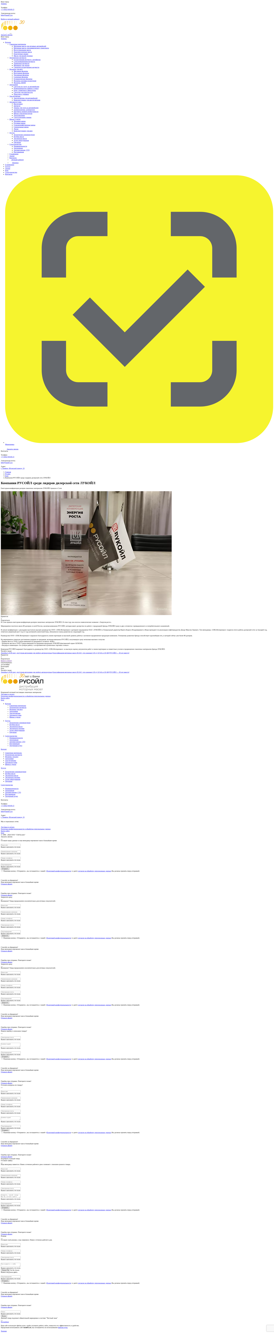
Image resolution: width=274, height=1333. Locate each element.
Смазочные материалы (17, 44)
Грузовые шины (19, 123)
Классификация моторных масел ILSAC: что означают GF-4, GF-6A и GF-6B (81, 653)
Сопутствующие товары (22, 117)
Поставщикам (19, 152)
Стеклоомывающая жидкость (24, 61)
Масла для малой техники (23, 56)
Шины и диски (14, 119)
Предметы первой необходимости (26, 112)
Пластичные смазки (21, 54)
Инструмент (18, 104)
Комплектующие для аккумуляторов (27, 100)
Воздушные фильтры (21, 73)
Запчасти (17, 106)
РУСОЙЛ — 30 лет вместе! (119, 653)
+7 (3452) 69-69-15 (7, 9)
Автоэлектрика (19, 115)
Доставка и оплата (7, 694)
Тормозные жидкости (21, 63)
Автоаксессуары (15, 102)
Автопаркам (18, 148)
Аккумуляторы (14, 96)
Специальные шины (21, 127)
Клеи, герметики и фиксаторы (25, 90)
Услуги (12, 133)
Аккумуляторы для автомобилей (25, 98)
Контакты (13, 158)
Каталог (8, 42)
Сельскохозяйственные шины (24, 125)
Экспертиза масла (20, 138)
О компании (13, 154)
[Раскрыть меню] (11, 33)
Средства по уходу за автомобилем (26, 86)
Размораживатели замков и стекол (26, 88)
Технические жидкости (17, 58)
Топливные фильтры (21, 75)
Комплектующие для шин (23, 131)
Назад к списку (6, 661)
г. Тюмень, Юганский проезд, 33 (13, 468)
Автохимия (13, 85)
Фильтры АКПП (20, 83)
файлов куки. (63, 1327)
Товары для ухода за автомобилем (26, 108)
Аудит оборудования (21, 140)
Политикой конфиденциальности (59, 871)
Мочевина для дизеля (21, 65)
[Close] (2, 839)
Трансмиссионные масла (23, 52)
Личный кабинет (17, 160)
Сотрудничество (15, 144)
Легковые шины (20, 121)
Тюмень (4, 4)
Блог (7, 170)
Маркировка (9, 444)
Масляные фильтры (21, 71)
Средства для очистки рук (23, 92)
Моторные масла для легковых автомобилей (30, 46)
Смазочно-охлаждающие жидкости (26, 67)
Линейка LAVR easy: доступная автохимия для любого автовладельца (26, 653)
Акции (11, 156)
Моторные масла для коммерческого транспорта (31, 48)
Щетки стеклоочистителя (23, 113)
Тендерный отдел (15, 745)
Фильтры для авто (16, 69)
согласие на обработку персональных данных (94, 871)
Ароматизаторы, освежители (24, 110)
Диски (16, 129)
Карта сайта (5, 698)
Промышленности (20, 146)
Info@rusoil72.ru (7, 15)
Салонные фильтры (21, 77)
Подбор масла (19, 137)
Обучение (17, 142)
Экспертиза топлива (16, 728)
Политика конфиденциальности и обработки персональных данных (26, 696)
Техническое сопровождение (24, 135)
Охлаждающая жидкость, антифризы (27, 60)
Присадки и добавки (21, 94)
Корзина (15, 163)
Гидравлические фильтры (23, 79)
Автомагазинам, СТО (22, 150)
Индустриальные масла (22, 50)
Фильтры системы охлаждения (25, 81)
